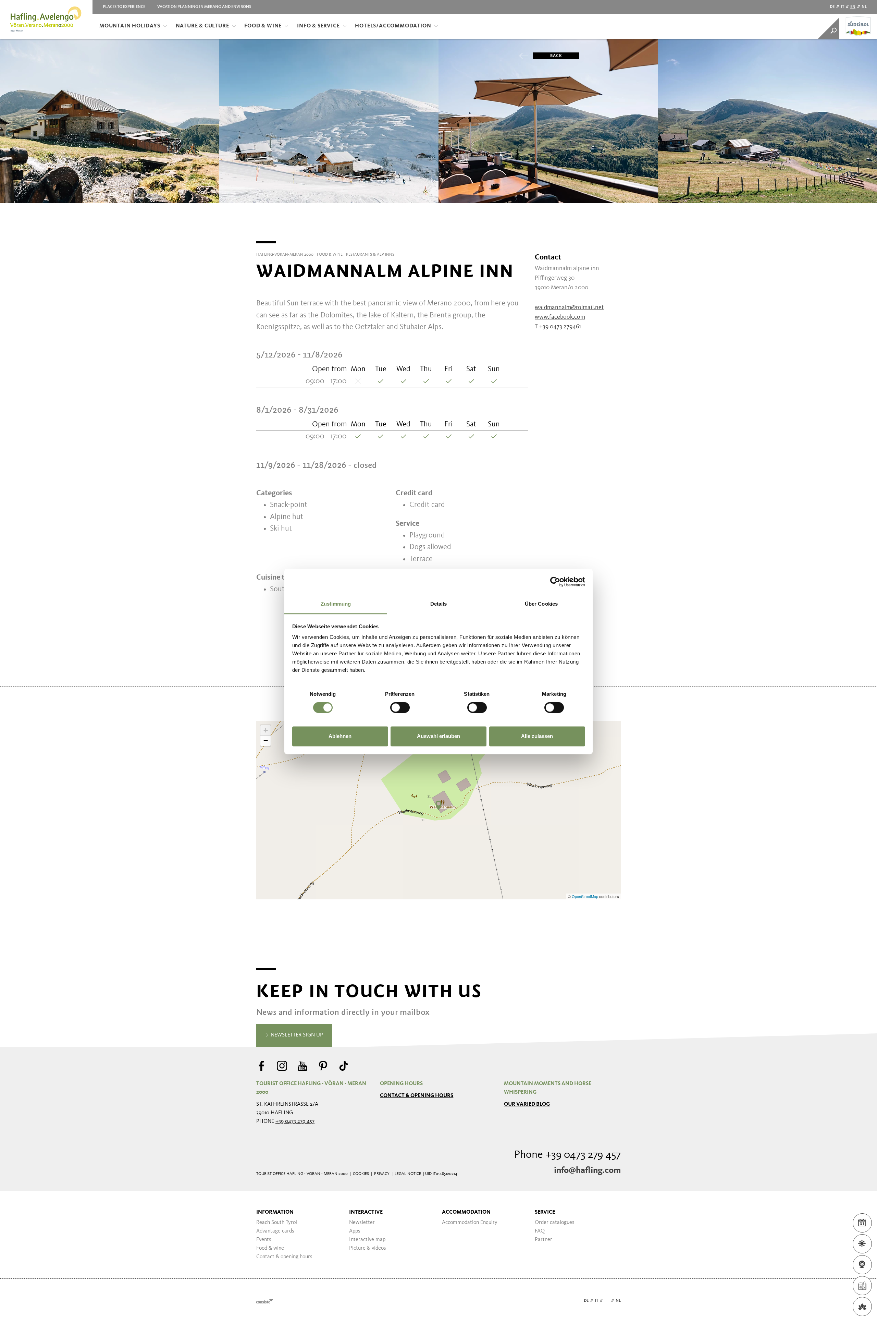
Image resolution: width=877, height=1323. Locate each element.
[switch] (400, 707)
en (852, 7)
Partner (543, 1239)
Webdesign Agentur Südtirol (264, 1301)
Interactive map (367, 1239)
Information (275, 1212)
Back (556, 56)
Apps (354, 1231)
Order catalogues (555, 1222)
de (832, 7)
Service (545, 1212)
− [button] (265, 740)
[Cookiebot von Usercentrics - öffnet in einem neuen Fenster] (555, 581)
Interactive (366, 1212)
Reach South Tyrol (276, 1222)
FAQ (540, 1231)
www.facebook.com (560, 317)
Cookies (361, 1174)
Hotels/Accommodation (393, 26)
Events (263, 1239)
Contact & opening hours (416, 1096)
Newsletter (362, 1222)
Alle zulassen (537, 736)
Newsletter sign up (296, 1035)
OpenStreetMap (585, 896)
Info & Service (318, 26)
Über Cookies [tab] (541, 604)
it (842, 7)
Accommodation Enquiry (469, 1222)
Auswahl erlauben (438, 736)
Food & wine (270, 1248)
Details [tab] (438, 604)
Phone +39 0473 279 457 (567, 1155)
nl (864, 7)
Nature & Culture (202, 26)
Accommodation (466, 1212)
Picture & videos (367, 1248)
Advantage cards (275, 1231)
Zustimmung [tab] (336, 604)
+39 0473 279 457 (294, 1121)
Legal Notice (408, 1174)
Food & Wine (263, 26)
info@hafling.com (587, 1170)
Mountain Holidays (129, 26)
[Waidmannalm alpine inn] (438, 805)
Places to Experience (124, 7)
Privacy (382, 1174)
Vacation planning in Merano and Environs (204, 7)
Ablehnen (340, 736)
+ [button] (265, 730)
